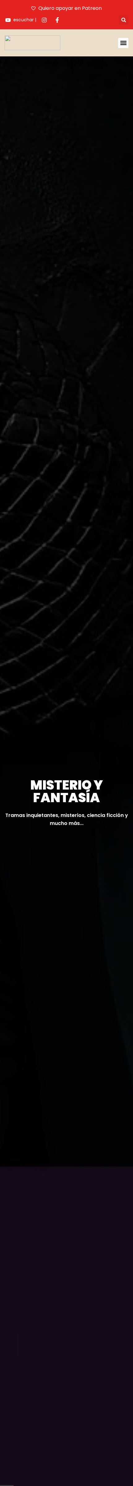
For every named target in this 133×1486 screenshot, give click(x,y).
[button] (123, 20)
